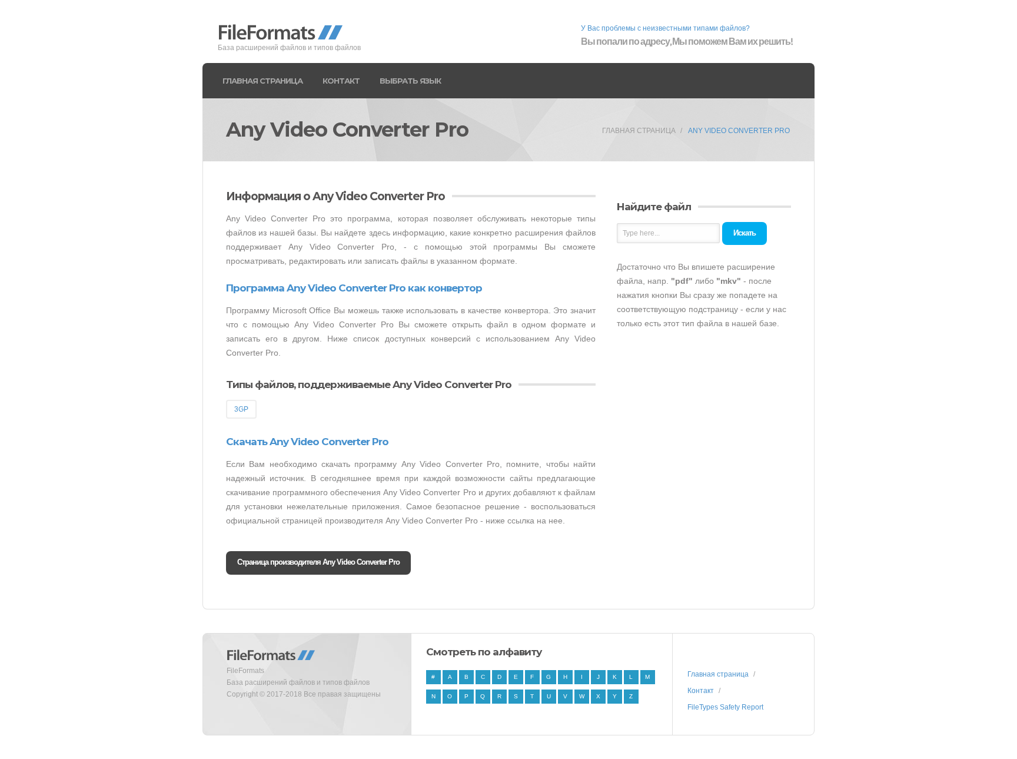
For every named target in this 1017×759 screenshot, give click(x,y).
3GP (241, 409)
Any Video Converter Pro (739, 131)
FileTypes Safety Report (725, 707)
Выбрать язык (410, 80)
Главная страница (262, 80)
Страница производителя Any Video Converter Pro (318, 562)
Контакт (341, 80)
